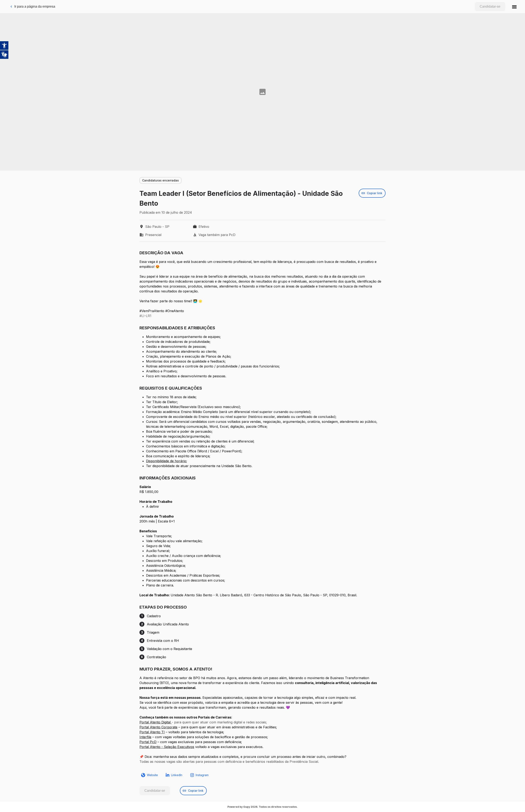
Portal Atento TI (152, 732)
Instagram (202, 775)
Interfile (145, 737)
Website (152, 775)
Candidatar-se (490, 6)
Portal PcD (147, 742)
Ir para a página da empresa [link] (34, 6)
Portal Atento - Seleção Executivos (166, 747)
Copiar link (374, 193)
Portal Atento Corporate (158, 727)
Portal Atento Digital (155, 722)
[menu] (514, 6)
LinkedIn (176, 775)
